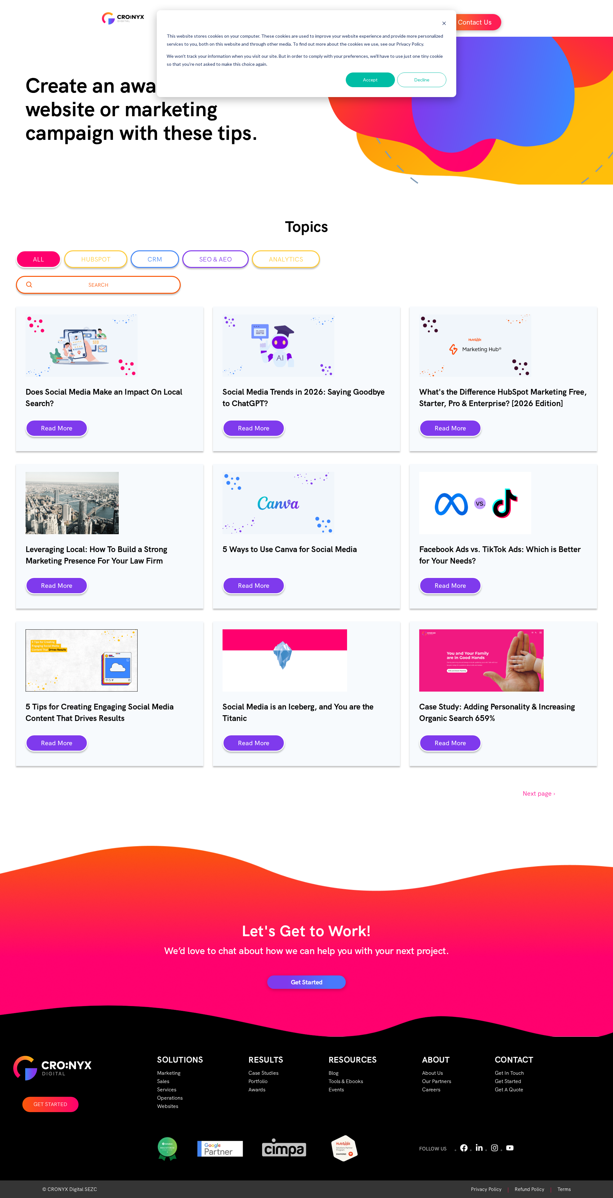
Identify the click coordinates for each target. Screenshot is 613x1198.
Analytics (286, 259)
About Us (432, 1073)
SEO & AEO (215, 259)
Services (166, 1089)
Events (336, 1089)
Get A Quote (509, 1089)
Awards (256, 1089)
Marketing (168, 1073)
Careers (431, 1089)
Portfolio (258, 1081)
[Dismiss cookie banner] (444, 24)
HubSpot (95, 259)
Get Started (50, 1104)
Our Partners (436, 1081)
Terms (564, 1189)
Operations (170, 1098)
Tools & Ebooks (346, 1081)
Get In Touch (509, 1073)
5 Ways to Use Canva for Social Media (290, 549)
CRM (155, 259)
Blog (333, 1073)
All (38, 259)
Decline (421, 79)
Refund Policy (529, 1189)
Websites (167, 1106)
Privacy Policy (486, 1189)
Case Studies (263, 1073)
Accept (370, 79)
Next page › (539, 793)
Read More (56, 428)
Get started (306, 982)
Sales (163, 1081)
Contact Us (475, 22)
